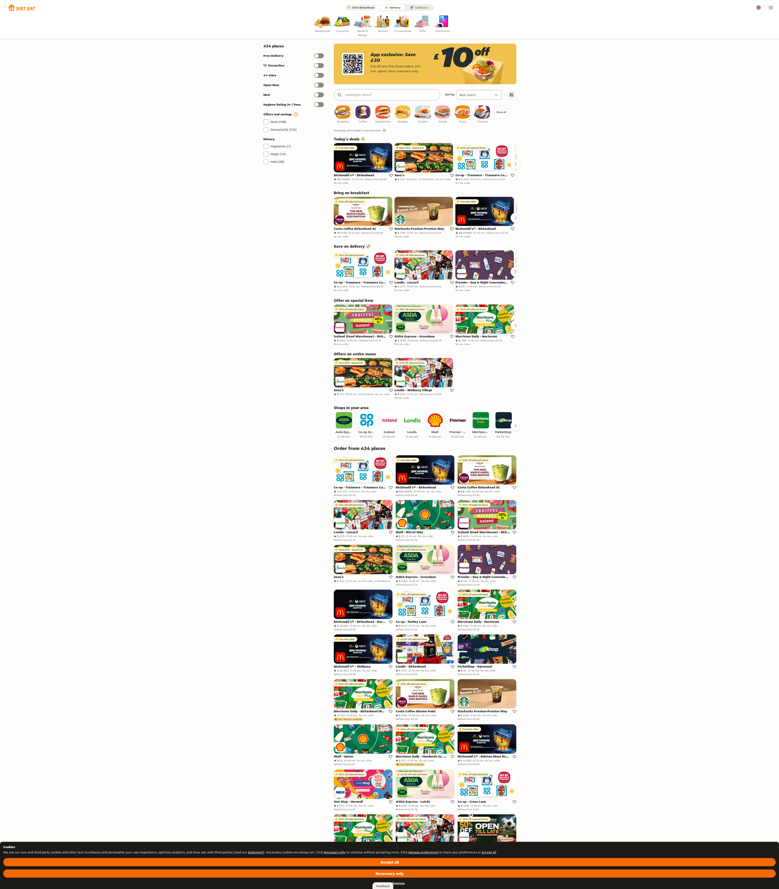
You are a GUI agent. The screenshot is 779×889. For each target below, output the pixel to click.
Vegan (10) (278, 154)
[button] (19, 7)
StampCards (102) (283, 129)
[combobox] (391, 94)
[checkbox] (343, 114)
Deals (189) (278, 122)
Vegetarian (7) (280, 146)
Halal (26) (277, 162)
